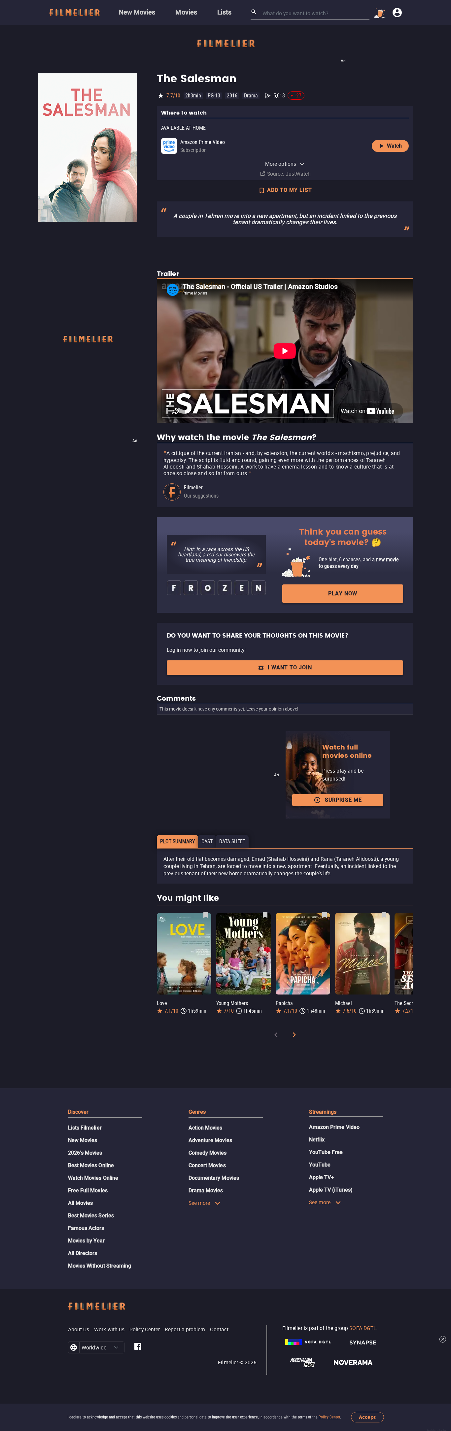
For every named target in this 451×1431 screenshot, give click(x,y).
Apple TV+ (321, 1177)
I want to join (290, 667)
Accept (367, 1417)
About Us (78, 1329)
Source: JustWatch (289, 173)
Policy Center (329, 1417)
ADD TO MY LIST (289, 190)
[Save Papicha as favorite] (325, 915)
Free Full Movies (88, 1190)
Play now (342, 593)
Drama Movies (206, 1190)
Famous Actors (86, 1228)
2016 (232, 95)
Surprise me (343, 800)
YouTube (320, 1165)
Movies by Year (86, 1241)
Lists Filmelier (85, 1128)
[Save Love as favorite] (206, 915)
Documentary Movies (214, 1178)
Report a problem (185, 1329)
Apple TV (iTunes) (331, 1190)
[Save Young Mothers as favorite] (265, 915)
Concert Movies (207, 1165)
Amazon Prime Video (334, 1127)
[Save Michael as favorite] (384, 915)
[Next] (294, 1036)
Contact (219, 1329)
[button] (116, 1347)
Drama (251, 95)
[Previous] (276, 1036)
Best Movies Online (91, 1165)
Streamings (323, 1112)
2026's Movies (85, 1153)
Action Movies (206, 1128)
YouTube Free (326, 1152)
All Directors (82, 1253)
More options (280, 163)
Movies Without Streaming (99, 1266)
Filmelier (193, 487)
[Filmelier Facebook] (137, 1347)
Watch (394, 146)
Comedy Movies (208, 1153)
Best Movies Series (91, 1215)
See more (199, 1203)
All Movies (80, 1203)
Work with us (109, 1329)
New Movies (82, 1140)
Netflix (317, 1139)
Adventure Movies (210, 1140)
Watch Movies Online (93, 1178)
